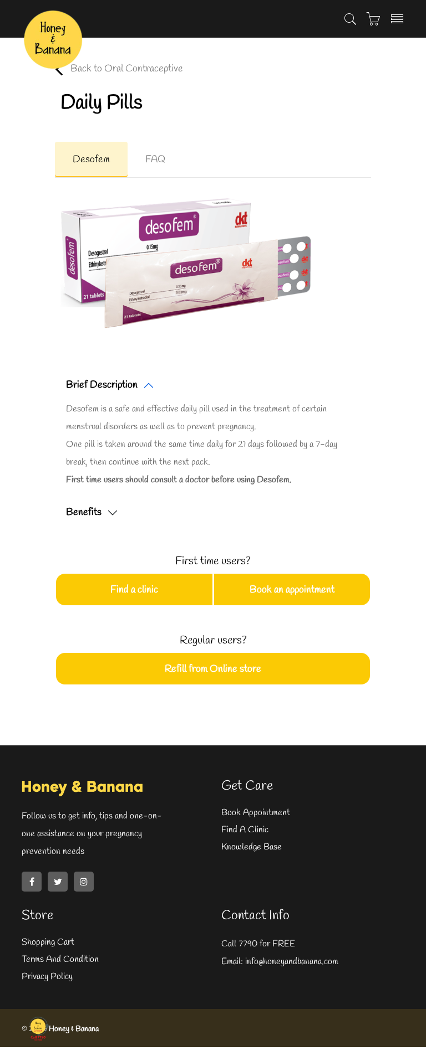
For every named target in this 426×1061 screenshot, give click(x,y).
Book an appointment (292, 589)
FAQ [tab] (155, 159)
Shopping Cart (48, 942)
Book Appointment (255, 812)
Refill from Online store (213, 669)
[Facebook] (32, 882)
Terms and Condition (60, 959)
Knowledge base (251, 847)
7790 (248, 944)
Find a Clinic (244, 830)
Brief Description (102, 385)
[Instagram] (84, 882)
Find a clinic (134, 589)
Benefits (84, 512)
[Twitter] (58, 882)
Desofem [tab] (91, 159)
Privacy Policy (47, 976)
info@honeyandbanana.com (290, 961)
